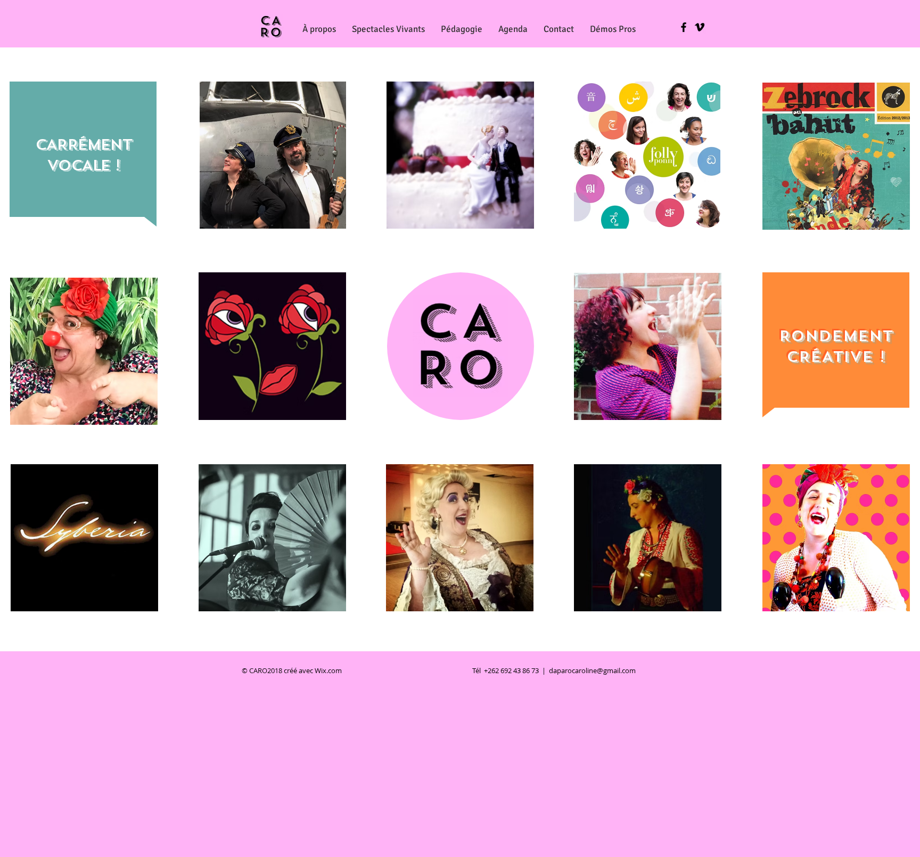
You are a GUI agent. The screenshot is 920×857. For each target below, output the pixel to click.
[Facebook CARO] (683, 27)
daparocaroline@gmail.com (592, 670)
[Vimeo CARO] (699, 27)
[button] (388, 29)
